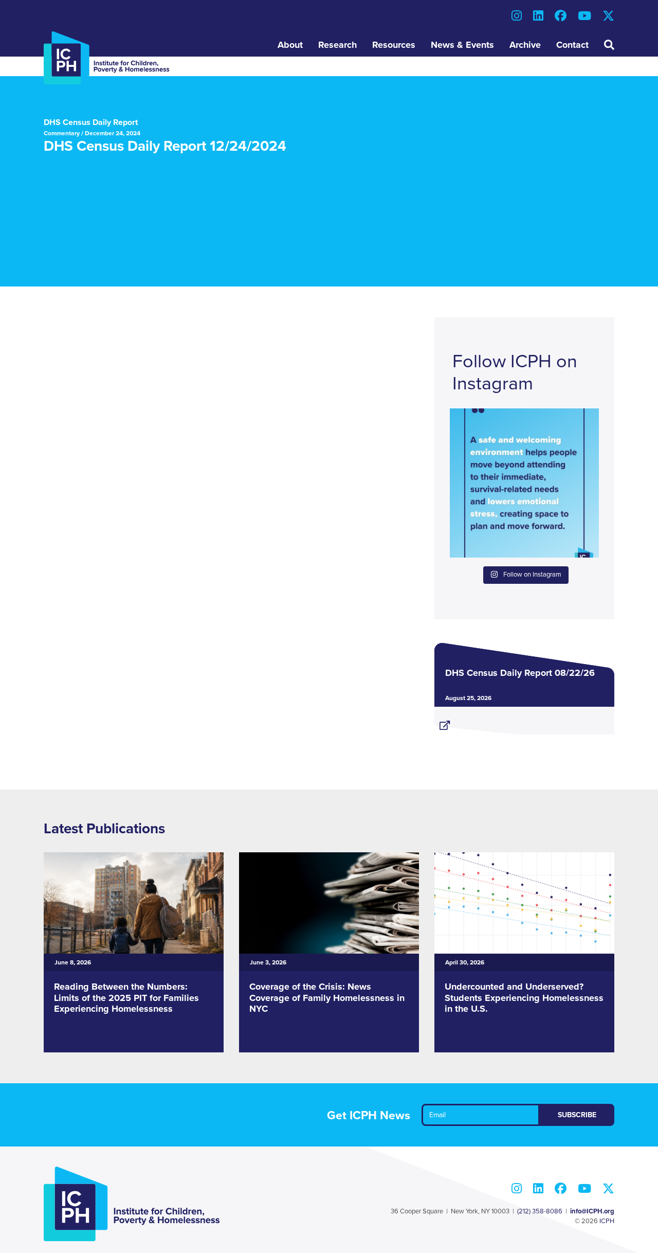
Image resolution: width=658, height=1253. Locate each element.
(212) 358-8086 (539, 1211)
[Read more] (524, 721)
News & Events (462, 44)
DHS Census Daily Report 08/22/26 (520, 672)
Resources (393, 44)
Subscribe (577, 1115)
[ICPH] (107, 57)
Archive (525, 44)
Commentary (62, 133)
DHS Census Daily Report (91, 122)
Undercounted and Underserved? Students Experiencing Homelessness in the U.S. (524, 997)
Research (337, 44)
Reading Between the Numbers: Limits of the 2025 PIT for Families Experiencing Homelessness (126, 997)
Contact (572, 44)
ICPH (606, 1221)
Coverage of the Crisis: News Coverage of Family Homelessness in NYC (327, 997)
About (290, 44)
